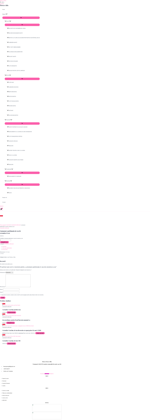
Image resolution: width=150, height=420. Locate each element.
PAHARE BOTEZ (12, 105)
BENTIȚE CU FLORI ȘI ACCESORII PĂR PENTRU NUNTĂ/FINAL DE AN (24, 37)
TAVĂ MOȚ (11, 110)
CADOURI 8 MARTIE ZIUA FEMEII (16, 159)
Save (2, 215)
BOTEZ (7, 75)
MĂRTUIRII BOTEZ (13, 91)
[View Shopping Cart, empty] (1, 209)
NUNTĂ (8, 21)
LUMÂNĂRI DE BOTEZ (13, 87)
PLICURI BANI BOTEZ (13, 115)
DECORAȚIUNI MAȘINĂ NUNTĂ (16, 33)
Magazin (4, 14)
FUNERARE (9, 169)
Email (1, 292)
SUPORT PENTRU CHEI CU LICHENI (17, 150)
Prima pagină (3, 225)
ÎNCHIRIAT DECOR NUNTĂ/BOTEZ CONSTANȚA (19, 188)
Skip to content (3, 0)
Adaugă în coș (4, 242)
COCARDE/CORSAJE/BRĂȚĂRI (15, 51)
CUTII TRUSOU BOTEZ (14, 101)
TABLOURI (11, 145)
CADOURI (8, 119)
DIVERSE (8, 181)
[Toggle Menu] (21, 18)
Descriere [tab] (4, 246)
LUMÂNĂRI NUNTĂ (13, 42)
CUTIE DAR (11, 82)
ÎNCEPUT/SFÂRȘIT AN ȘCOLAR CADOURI (18, 127)
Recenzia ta (3, 286)
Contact (4, 202)
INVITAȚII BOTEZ (12, 96)
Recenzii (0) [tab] (4, 249)
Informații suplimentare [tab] (7, 248)
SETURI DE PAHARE (13, 61)
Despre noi (4, 197)
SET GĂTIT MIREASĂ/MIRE (15, 47)
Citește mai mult (11, 312)
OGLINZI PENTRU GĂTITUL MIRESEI (17, 70)
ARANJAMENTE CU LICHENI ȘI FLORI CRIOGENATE (20, 131)
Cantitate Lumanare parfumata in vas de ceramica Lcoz (11, 238)
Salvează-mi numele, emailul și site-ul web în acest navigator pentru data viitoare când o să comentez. (22, 294)
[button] (6, 14)
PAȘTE (10, 192)
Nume (1, 289)
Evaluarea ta (3, 272)
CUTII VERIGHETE (13, 65)
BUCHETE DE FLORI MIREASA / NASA (17, 28)
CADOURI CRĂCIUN (13, 141)
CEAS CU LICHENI (13, 155)
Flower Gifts (4, 5)
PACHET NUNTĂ (12, 56)
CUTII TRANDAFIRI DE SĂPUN (15, 136)
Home (3, 9)
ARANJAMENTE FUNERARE (15, 176)
